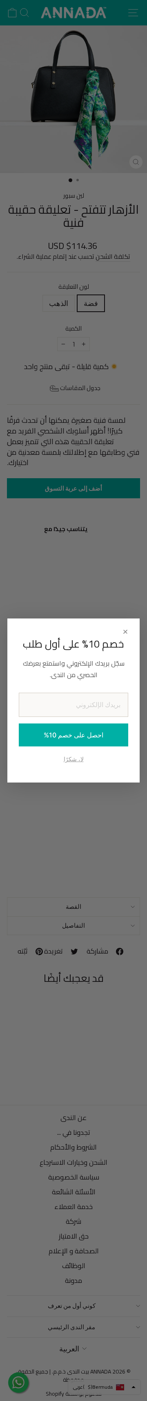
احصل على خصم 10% (73, 735)
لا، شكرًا (74, 759)
